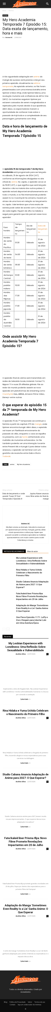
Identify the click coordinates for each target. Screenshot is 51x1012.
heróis (25, 437)
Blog (5, 1002)
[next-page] (8, 629)
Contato (12, 1005)
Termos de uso (39, 1002)
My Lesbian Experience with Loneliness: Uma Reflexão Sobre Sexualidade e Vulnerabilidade (31, 561)
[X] (10, 43)
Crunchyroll (7, 394)
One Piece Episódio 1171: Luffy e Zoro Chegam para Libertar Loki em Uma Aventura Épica (32, 620)
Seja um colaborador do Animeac (29, 1005)
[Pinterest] (16, 43)
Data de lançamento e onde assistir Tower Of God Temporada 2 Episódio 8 (13, 496)
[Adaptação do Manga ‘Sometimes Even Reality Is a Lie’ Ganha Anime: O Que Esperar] (8, 608)
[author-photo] (25, 520)
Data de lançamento (42, 228)
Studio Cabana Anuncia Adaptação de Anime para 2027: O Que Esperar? (32, 584)
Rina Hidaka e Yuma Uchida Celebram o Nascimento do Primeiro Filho (29, 573)
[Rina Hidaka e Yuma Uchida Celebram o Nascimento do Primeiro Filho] (8, 572)
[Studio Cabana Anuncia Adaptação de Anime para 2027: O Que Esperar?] (8, 584)
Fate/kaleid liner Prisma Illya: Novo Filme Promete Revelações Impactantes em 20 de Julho (31, 596)
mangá (38, 424)
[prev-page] (4, 629)
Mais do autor (32, 551)
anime (36, 76)
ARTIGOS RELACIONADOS (14, 551)
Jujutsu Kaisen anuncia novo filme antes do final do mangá (37, 496)
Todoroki (6, 456)
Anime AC (8, 37)
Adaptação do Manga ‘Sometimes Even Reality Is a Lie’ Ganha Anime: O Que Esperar (32, 608)
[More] (27, 43)
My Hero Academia (23, 464)
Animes (11, 11)
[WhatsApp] (22, 43)
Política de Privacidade (18, 1002)
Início (4, 11)
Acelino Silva (21, 654)
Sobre (30, 1002)
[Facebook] (4, 43)
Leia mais (24, 699)
